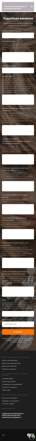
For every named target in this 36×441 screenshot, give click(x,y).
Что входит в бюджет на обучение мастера (14, 247)
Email (4, 352)
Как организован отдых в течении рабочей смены (14, 270)
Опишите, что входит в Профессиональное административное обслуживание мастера (16, 192)
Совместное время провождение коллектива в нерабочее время (14, 324)
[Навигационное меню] (32, 6)
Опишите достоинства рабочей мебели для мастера (16, 161)
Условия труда (7, 128)
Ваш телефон (7, 371)
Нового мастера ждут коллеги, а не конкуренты (15, 295)
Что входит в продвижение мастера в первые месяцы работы (16, 220)
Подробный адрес (8, 93)
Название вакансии (9, 117)
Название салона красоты (11, 82)
